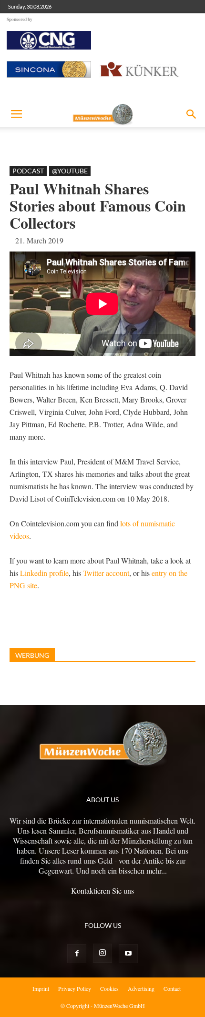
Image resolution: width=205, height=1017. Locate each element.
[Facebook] (76, 953)
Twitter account (106, 573)
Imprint (40, 988)
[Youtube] (128, 953)
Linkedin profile (44, 573)
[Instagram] (102, 953)
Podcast (28, 171)
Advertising (141, 988)
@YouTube (70, 171)
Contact (172, 988)
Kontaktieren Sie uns (102, 891)
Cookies (109, 988)
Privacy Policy (74, 988)
